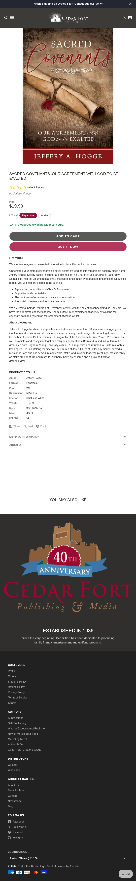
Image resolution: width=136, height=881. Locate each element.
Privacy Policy (16, 692)
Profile (12, 671)
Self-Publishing (17, 723)
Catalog (12, 764)
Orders (12, 676)
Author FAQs (15, 744)
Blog (10, 806)
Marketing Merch (18, 739)
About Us (13, 785)
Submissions (15, 718)
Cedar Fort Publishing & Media (36, 866)
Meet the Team (16, 790)
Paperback (28, 215)
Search (12, 702)
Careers (12, 795)
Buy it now (68, 246)
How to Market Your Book (23, 733)
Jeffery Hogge (22, 193)
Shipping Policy (17, 681)
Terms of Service (18, 697)
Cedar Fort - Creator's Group (24, 749)
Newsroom (14, 801)
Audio (44, 215)
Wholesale (14, 770)
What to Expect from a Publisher (27, 728)
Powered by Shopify (67, 866)
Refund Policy (16, 687)
